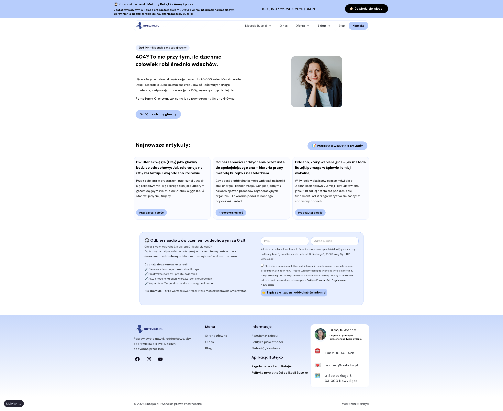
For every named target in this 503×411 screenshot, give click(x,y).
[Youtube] (160, 359)
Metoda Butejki (256, 26)
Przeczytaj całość (151, 212)
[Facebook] (137, 359)
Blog (342, 26)
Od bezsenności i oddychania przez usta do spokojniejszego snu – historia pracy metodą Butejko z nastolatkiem (250, 167)
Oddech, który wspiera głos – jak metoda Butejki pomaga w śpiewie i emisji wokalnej (330, 167)
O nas (284, 26)
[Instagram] (148, 359)
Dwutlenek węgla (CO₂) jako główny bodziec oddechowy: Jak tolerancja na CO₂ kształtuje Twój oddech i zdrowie (169, 167)
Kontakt (358, 26)
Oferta (300, 26)
